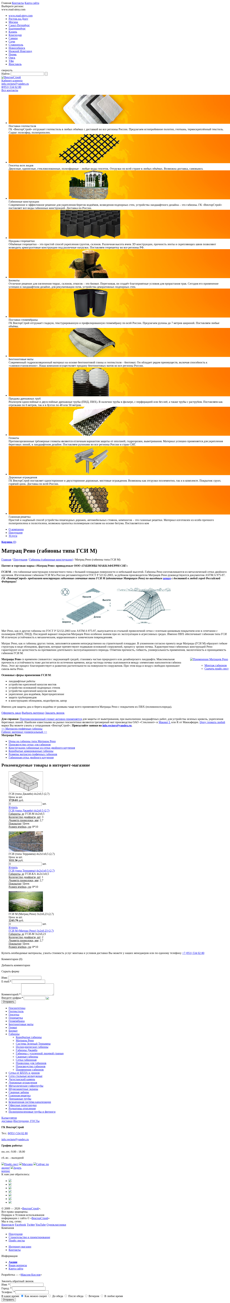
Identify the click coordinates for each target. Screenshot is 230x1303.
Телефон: (8, 1292)
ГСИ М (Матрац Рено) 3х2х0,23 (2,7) (31, 930)
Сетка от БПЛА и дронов (24, 1072)
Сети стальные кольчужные (25, 1076)
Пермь (13, 54)
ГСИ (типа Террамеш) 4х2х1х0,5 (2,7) (32, 870)
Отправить (8, 1299)
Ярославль (15, 64)
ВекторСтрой (30, 1208)
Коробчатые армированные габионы (31, 751)
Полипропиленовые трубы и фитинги (32, 1111)
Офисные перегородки (23, 1105)
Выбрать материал (33, 712)
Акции (13, 1262)
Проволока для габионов (31, 1063)
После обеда (75, 1296)
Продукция (15, 532)
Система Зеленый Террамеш (33, 1043)
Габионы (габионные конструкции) (51, 559)
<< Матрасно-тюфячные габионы (21, 728)
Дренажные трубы (20, 1098)
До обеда (57, 1296)
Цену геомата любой (212, 722)
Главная (6, 559)
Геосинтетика (17, 1008)
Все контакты (9, 90)
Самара (13, 38)
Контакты (18, 2)
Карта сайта (32, 2)
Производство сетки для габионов (30, 744)
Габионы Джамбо (26, 1050)
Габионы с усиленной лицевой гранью (40, 1053)
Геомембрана (17, 1021)
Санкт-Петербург (19, 25)
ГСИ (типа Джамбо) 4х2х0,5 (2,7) (29, 810)
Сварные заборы (19, 1092)
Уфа (11, 60)
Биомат (13, 1030)
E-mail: (6, 981)
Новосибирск (17, 47)
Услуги (13, 535)
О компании (16, 529)
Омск (12, 57)
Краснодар (15, 35)
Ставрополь (16, 44)
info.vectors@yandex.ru (15, 83)
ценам (167, 578)
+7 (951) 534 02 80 (193, 953)
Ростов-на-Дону (18, 18)
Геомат (13, 1027)
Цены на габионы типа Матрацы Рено (32, 741)
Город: (6, 1288)
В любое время (113, 1296)
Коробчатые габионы (29, 1037)
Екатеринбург (17, 28)
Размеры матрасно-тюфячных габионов (33, 754)
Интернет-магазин (20, 1246)
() (8, 541)
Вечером (93, 1296)
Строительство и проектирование (29, 1237)
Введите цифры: (12, 997)
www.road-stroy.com (21, 15)
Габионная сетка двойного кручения (31, 757)
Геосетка (14, 1014)
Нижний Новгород (20, 51)
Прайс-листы (17, 1240)
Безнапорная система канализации (30, 1101)
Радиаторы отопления (22, 1108)
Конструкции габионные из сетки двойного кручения (42, 747)
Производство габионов (30, 1066)
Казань (13, 31)
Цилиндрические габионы (32, 1046)
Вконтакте (7, 1224)
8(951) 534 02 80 (11, 87)
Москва (13, 22)
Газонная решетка (20, 1095)
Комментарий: (10, 994)
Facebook (20, 1224)
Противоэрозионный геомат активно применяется (51, 718)
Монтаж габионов (215, 665)
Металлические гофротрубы (26, 1085)
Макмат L (165, 722)
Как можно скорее (35, 1296)
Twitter (31, 1224)
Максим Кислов (30, 1274)
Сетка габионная (26, 1059)
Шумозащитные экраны (23, 1089)
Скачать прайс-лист (216, 668)
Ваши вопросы (18, 1265)
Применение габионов (30, 1069)
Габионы (14, 1033)
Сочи (12, 41)
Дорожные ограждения (23, 1082)
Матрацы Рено (25, 1040)
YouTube (40, 1224)
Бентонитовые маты (21, 1024)
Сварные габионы (27, 1056)
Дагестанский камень (22, 1079)
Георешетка (16, 1017)
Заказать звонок (55, 712)
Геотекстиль (16, 1011)
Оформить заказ (11, 712)
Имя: (4, 977)
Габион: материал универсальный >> (24, 731)
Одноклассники (56, 1224)
